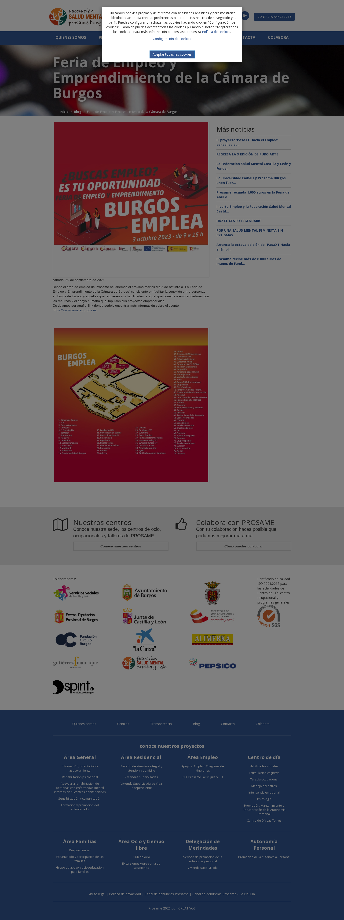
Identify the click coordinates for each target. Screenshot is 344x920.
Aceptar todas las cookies (172, 54)
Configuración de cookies (172, 38)
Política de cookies (216, 31)
